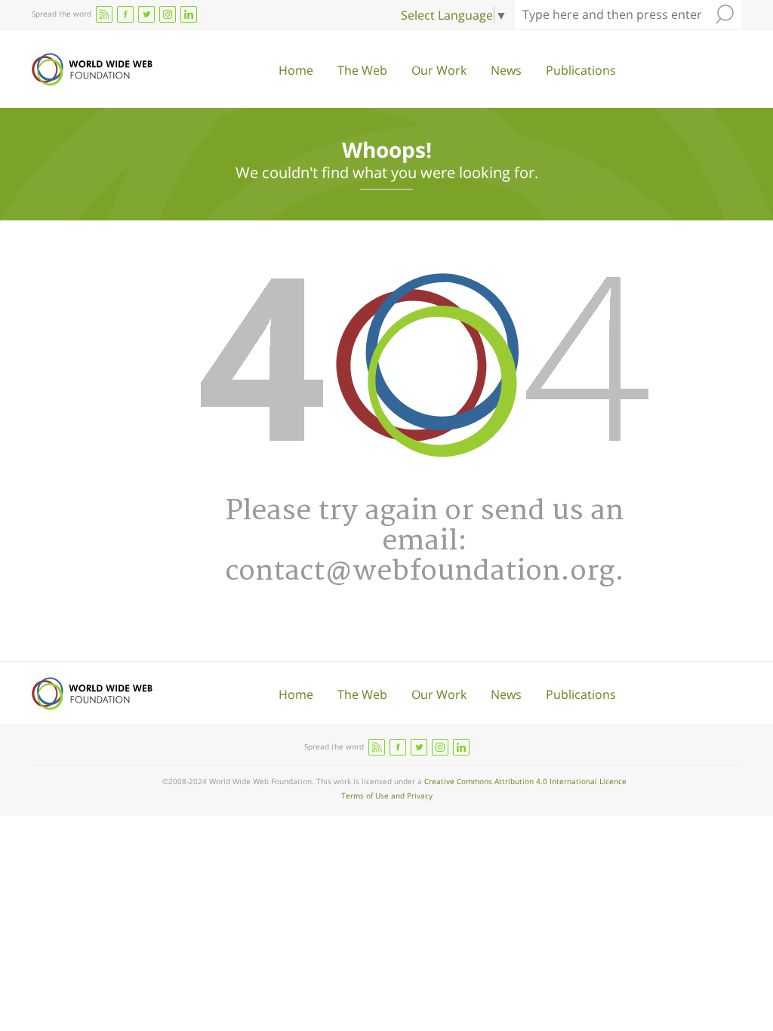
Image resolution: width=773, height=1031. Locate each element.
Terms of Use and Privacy (387, 795)
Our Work (439, 70)
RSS (104, 14)
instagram (167, 14)
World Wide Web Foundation (92, 69)
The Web (362, 70)
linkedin (188, 14)
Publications (581, 70)
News (506, 70)
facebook (125, 14)
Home (296, 70)
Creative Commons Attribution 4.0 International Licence (525, 781)
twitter (146, 14)
